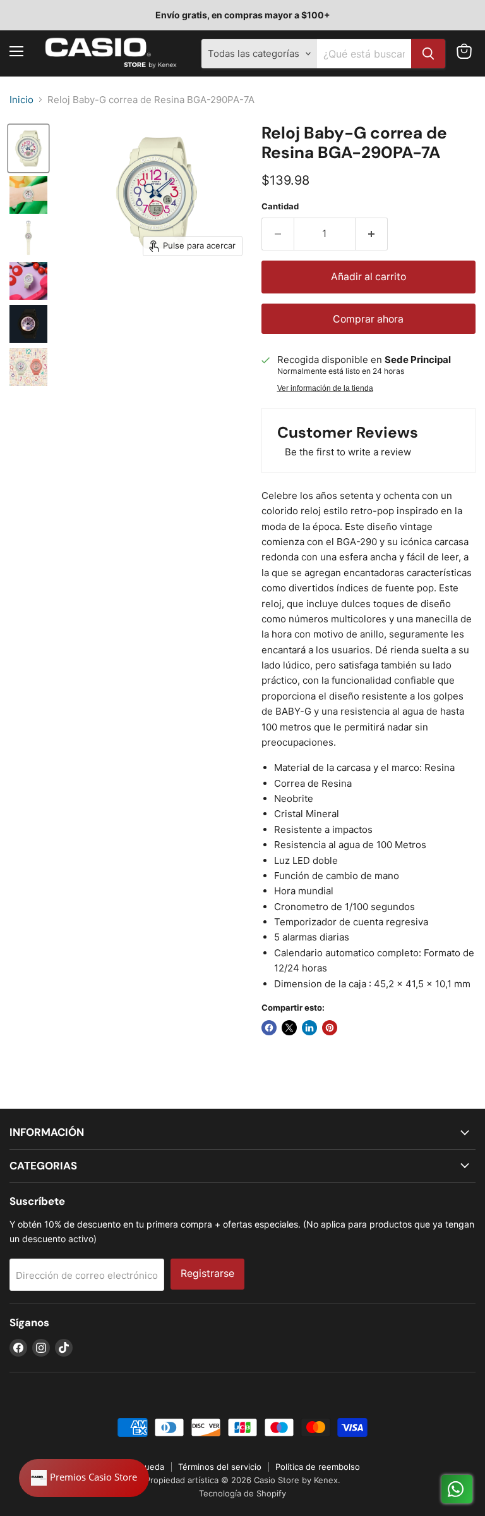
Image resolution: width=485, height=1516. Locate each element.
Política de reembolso (317, 1467)
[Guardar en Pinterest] (329, 1027)
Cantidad (280, 206)
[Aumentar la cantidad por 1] (372, 234)
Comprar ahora (368, 319)
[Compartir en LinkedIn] (309, 1027)
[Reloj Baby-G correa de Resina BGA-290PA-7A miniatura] (28, 148)
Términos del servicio (219, 1467)
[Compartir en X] (289, 1027)
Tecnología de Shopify (242, 1493)
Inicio (21, 99)
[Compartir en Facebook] (269, 1027)
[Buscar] (428, 53)
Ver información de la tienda (325, 388)
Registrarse (207, 1273)
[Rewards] (84, 1478)
